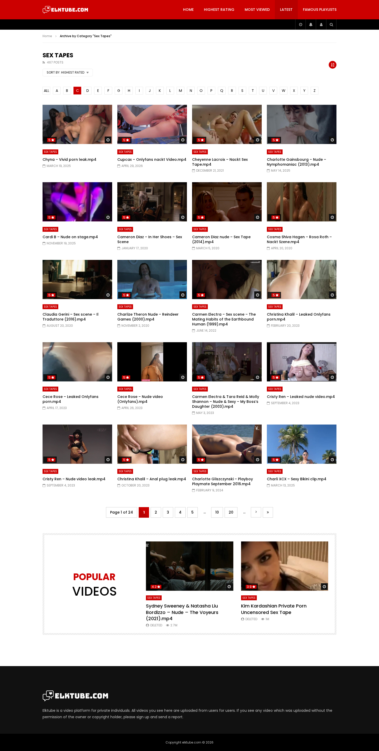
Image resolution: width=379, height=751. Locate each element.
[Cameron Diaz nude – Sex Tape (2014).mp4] (227, 201)
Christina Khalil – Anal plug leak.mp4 (151, 479)
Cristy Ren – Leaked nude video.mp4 (301, 396)
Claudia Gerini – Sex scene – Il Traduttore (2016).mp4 (70, 317)
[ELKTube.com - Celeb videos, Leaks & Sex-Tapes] (65, 10)
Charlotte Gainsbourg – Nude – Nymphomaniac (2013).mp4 (296, 162)
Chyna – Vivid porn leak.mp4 (69, 159)
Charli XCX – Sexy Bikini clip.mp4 (296, 479)
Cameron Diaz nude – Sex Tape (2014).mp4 (221, 239)
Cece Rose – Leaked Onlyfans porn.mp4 (70, 399)
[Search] (331, 24)
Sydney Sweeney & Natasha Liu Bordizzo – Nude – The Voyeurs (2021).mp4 (182, 612)
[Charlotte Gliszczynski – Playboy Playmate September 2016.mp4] (227, 444)
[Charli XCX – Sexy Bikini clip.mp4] (301, 444)
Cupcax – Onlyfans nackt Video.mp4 (151, 159)
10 (217, 512)
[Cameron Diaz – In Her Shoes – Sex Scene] (152, 201)
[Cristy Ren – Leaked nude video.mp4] (301, 361)
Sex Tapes (50, 152)
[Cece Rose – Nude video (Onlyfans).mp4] (152, 361)
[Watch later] (300, 24)
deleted (156, 625)
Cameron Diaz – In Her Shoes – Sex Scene (149, 239)
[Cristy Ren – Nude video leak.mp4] (77, 444)
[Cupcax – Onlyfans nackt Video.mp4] (152, 124)
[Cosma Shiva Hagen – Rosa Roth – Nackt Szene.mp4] (301, 201)
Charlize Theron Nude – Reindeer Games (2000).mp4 (148, 317)
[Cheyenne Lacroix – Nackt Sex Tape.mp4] (227, 124)
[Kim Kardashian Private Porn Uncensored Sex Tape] (284, 566)
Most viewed (257, 9)
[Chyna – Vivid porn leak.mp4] (77, 124)
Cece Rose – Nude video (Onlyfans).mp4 (140, 399)
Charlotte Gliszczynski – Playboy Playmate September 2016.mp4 (222, 481)
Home (188, 9)
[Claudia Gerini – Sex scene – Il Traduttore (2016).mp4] (77, 279)
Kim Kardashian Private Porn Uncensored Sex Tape (274, 609)
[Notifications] (311, 24)
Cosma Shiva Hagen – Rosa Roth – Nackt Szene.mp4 (299, 239)
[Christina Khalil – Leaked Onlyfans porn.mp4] (301, 279)
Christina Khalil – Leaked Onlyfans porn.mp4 (299, 317)
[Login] (321, 24)
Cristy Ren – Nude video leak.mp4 (74, 479)
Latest (286, 9)
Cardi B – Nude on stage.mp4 (70, 236)
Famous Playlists (319, 9)
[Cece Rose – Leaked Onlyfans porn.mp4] (77, 361)
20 (231, 512)
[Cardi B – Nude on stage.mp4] (77, 201)
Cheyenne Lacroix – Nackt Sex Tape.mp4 (220, 162)
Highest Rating (219, 9)
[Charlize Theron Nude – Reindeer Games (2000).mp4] (152, 279)
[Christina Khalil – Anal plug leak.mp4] (152, 444)
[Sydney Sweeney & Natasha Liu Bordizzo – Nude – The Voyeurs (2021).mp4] (189, 566)
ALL (46, 90)
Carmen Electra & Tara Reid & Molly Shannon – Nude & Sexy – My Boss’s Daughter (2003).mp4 (225, 401)
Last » (268, 512)
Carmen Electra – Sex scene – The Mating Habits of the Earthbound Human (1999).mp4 (224, 319)
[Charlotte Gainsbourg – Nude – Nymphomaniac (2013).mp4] (301, 124)
